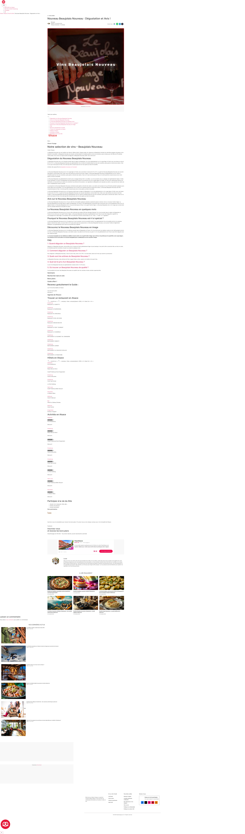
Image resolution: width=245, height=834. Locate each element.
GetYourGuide (87, 106)
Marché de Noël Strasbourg (11, 8)
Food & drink (11, 13)
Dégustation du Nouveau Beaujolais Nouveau (61, 118)
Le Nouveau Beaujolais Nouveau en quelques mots (62, 121)
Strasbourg (50, 303)
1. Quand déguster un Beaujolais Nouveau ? (65, 243)
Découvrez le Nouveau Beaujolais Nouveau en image (62, 124)
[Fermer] (1, 832)
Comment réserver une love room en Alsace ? (35, 664)
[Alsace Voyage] (3, 3)
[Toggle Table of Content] (48, 117)
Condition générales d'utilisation (128, 799)
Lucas (53, 22)
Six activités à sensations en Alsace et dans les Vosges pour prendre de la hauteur (42, 646)
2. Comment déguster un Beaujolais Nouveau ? (67, 251)
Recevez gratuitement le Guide (57, 127)
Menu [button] (48, 141)
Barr (48, 401)
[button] (85, 243)
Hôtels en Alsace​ (54, 130)
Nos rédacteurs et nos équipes (128, 802)
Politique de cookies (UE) (129, 808)
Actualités (6, 10)
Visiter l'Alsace (3, 13)
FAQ (51, 126)
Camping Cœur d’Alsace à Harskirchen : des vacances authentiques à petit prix (41, 701)
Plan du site (126, 805)
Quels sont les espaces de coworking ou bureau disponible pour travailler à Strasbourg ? (43, 720)
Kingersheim (50, 410)
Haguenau (49, 362)
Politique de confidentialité (129, 807)
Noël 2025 (110, 802)
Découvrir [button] (49, 424)
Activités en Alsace (54, 132)
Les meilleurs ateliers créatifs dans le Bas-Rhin (35, 627)
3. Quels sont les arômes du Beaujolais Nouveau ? (68, 256)
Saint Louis (50, 387)
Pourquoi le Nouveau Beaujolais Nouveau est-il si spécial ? (64, 123)
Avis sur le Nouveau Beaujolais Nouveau (59, 120)
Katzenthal (50, 391)
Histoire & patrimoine (112, 800)
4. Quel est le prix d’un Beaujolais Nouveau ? (66, 262)
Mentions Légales (127, 796)
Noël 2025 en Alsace (9, 7)
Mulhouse (49, 396)
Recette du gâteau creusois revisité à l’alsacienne (84, 591)
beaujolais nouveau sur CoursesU (69, 167)
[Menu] (4, 5)
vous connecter (9, 619)
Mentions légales (51, 536)
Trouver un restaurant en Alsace (57, 129)
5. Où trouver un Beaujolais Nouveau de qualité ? (67, 267)
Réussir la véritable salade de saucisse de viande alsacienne (38, 683)
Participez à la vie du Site (56, 133)
